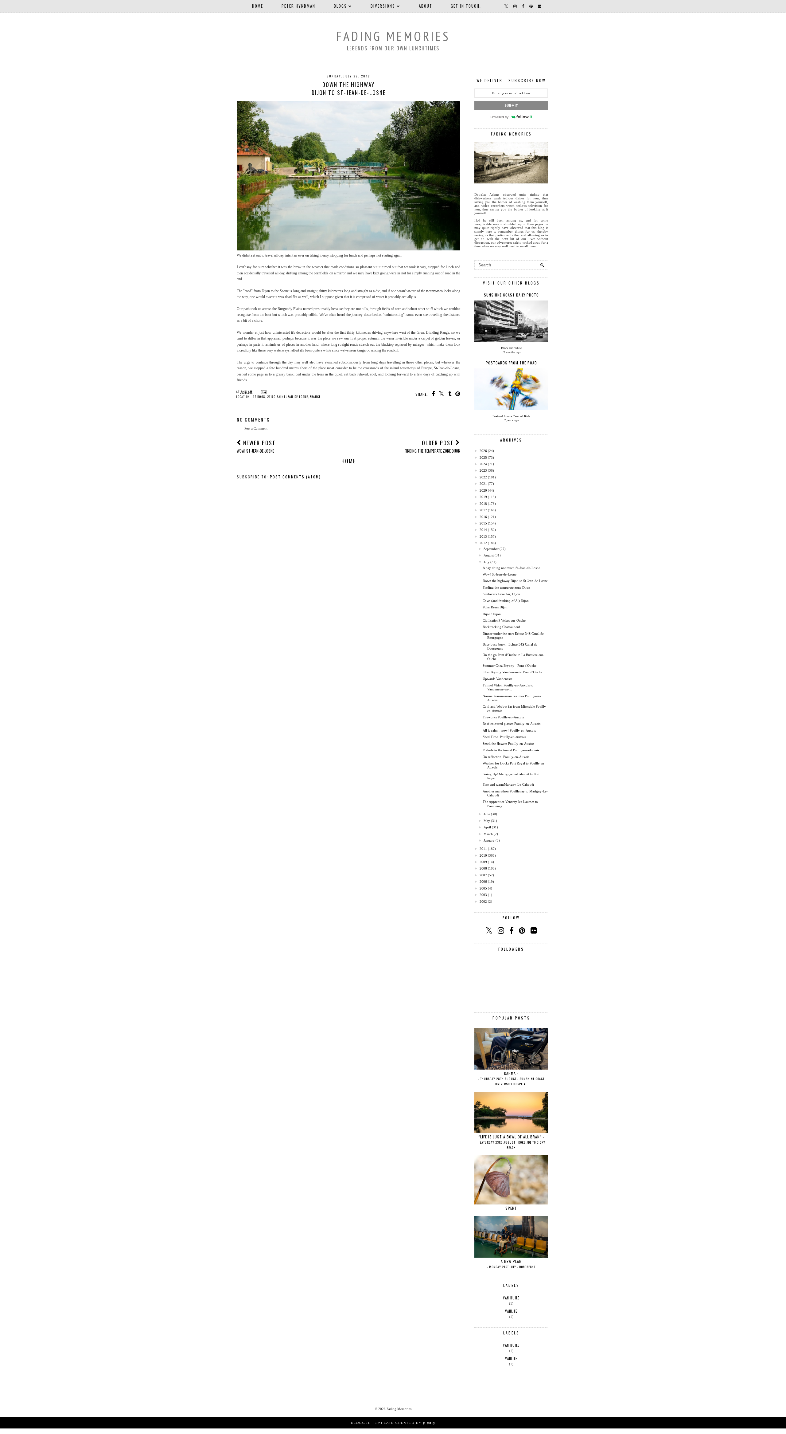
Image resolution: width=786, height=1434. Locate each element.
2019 (483, 497)
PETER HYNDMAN (298, 6)
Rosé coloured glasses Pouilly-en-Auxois (511, 723)
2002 (483, 901)
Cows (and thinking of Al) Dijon (506, 601)
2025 (483, 457)
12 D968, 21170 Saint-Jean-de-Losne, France (287, 396)
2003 (483, 895)
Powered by (499, 117)
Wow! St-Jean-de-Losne (499, 574)
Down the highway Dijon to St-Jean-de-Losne (515, 581)
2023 (483, 470)
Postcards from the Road (511, 362)
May (487, 821)
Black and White (511, 348)
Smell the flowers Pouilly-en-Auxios (508, 743)
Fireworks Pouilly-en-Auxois (503, 717)
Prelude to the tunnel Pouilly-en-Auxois (511, 750)
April (487, 827)
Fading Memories (393, 36)
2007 (483, 875)
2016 (483, 517)
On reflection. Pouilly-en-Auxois (506, 757)
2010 (483, 855)
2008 (483, 868)
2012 (483, 543)
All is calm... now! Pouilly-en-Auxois (509, 730)
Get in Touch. (466, 6)
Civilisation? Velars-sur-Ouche (504, 620)
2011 (483, 849)
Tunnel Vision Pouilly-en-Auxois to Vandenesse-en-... (508, 687)
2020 (483, 490)
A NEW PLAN (511, 1264)
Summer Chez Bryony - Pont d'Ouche (509, 665)
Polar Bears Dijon (495, 607)
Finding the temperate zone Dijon (506, 587)
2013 (483, 536)
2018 (483, 503)
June (487, 814)
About (425, 6)
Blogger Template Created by (393, 1423)
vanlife (511, 1311)
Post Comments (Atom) (295, 476)
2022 (483, 477)
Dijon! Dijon (492, 614)
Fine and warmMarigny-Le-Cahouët (508, 784)
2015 (483, 523)
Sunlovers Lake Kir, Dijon (501, 594)
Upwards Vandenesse (497, 679)
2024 (483, 464)
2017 (483, 510)
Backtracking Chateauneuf (501, 627)
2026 (483, 451)
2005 (483, 888)
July (486, 562)
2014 (483, 530)
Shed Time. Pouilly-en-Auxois (504, 737)
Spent (511, 1208)
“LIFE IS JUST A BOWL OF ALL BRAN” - (511, 1142)
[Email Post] (263, 391)
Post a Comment (255, 428)
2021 (483, 483)
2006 (483, 881)
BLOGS (340, 6)
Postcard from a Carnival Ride (511, 416)
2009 (483, 862)
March (488, 834)
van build (511, 1297)
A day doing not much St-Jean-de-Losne (511, 568)
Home (257, 6)
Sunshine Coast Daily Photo (511, 294)
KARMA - (511, 1078)
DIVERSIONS (383, 6)
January (489, 840)
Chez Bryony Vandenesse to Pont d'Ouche (512, 672)
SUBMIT (511, 106)
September (491, 549)
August (489, 555)
